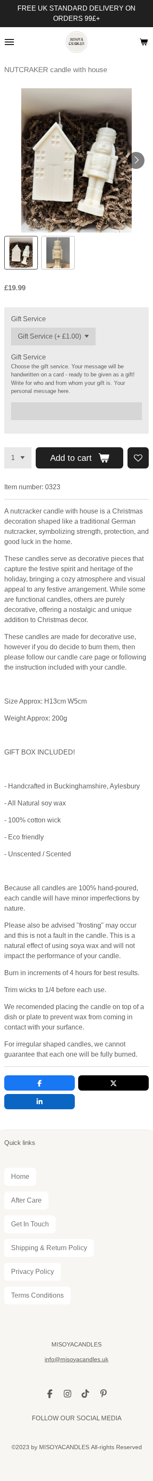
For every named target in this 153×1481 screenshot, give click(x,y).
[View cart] (143, 42)
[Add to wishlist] (138, 457)
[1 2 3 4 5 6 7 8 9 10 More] (17, 457)
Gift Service (28, 319)
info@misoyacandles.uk (76, 1359)
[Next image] (136, 160)
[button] (21, 252)
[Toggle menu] (9, 42)
